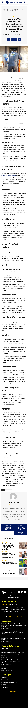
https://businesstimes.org (14, 504)
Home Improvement (12, 9)
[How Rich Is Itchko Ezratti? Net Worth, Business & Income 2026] (23, 571)
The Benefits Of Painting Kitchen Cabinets (7, 528)
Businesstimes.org (14, 691)
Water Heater (8, 490)
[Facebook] (8, 39)
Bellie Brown (8, 34)
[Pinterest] (15, 39)
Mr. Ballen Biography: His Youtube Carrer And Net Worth (9, 563)
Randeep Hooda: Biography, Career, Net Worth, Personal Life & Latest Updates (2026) (8, 555)
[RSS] (25, 592)
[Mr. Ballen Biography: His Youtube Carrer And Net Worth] (23, 563)
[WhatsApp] (19, 39)
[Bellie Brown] (14, 496)
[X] (12, 39)
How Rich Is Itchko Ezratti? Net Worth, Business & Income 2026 (9, 572)
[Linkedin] (22, 592)
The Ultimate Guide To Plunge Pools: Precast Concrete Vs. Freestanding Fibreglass (20, 530)
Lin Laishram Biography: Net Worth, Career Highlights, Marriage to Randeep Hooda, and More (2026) (9, 546)
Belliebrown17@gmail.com (16, 616)
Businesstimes (5, 604)
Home (4, 9)
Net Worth (4, 542)
